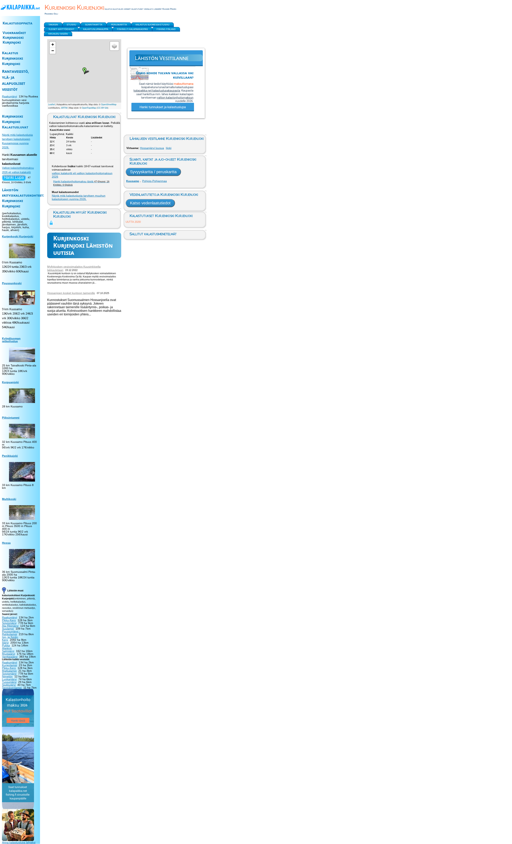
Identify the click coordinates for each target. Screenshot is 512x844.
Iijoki (168, 148)
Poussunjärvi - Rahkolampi (11, 633)
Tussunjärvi (9, 682)
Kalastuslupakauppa (95, 29)
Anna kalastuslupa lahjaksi (18, 842)
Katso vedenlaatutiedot (150, 203)
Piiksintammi (10, 417)
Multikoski (9, 499)
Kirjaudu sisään (58, 34)
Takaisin (53, 24)
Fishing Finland (166, 29)
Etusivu (71, 24)
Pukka (6, 645)
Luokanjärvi (9, 679)
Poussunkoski (12, 283)
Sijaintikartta (93, 24)
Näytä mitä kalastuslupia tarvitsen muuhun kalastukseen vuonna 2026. (78, 197)
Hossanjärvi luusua (152, 148)
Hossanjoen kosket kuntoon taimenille (71, 293)
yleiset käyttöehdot (61, 29)
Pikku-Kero (9, 620)
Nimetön (7, 676)
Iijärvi (5, 642)
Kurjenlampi (9, 665)
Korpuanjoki (10, 382)
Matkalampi (9, 670)
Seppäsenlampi (12, 687)
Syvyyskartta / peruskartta (153, 172)
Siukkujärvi (9, 684)
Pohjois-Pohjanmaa (154, 181)
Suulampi (8, 628)
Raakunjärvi (9, 96)
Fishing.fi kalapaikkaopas (132, 29)
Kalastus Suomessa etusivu (152, 24)
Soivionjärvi (9, 623)
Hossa (6, 542)
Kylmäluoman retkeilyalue (11, 340)
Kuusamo (132, 181)
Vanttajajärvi (9, 656)
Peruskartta (119, 24)
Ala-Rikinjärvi (10, 625)
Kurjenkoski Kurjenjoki (17, 236)
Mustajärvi (8, 653)
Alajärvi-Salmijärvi (8, 650)
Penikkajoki (10, 455)
